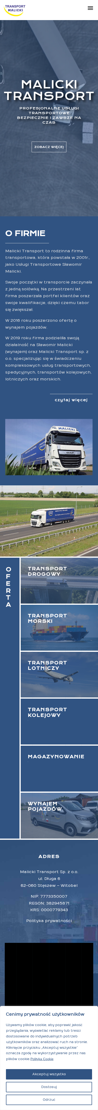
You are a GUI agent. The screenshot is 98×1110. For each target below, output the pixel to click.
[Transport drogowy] (59, 581)
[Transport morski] (59, 628)
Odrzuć (49, 1100)
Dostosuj (49, 1087)
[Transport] (59, 721)
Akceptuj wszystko (49, 1074)
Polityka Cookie (42, 1059)
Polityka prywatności (49, 920)
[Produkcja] (59, 675)
